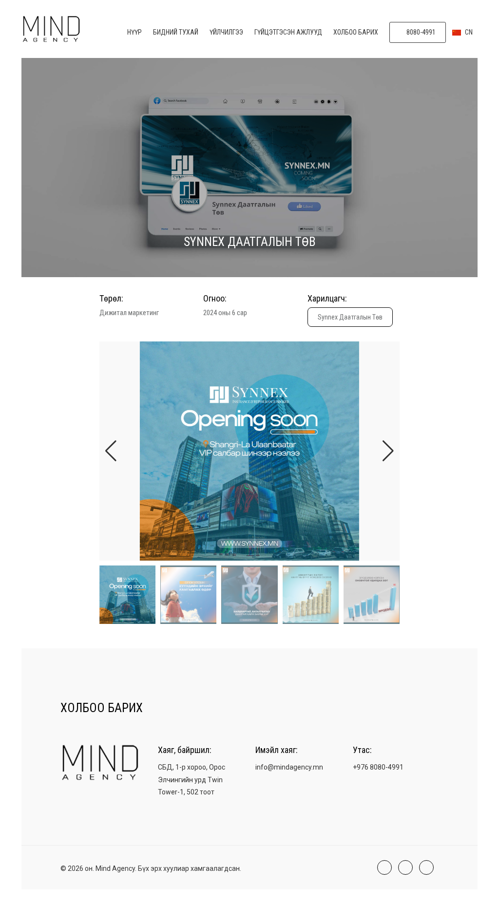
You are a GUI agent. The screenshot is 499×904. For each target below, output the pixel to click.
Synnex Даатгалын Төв (350, 317)
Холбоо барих (355, 32)
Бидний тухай (175, 32)
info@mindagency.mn (289, 767)
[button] (388, 451)
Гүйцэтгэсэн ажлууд (288, 32)
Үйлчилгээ (226, 32)
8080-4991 (420, 32)
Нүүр (134, 32)
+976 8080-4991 (378, 767)
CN (468, 32)
